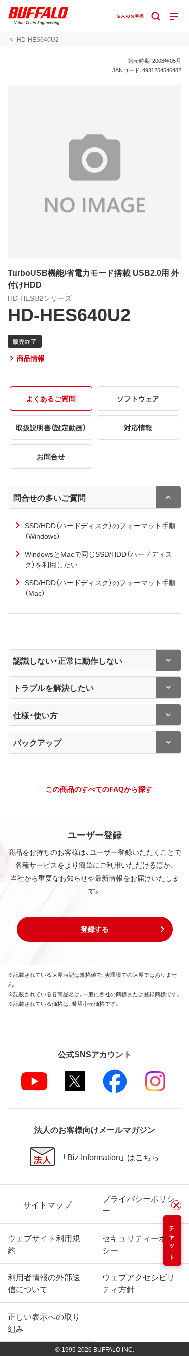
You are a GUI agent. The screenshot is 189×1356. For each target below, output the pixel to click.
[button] (95, 929)
